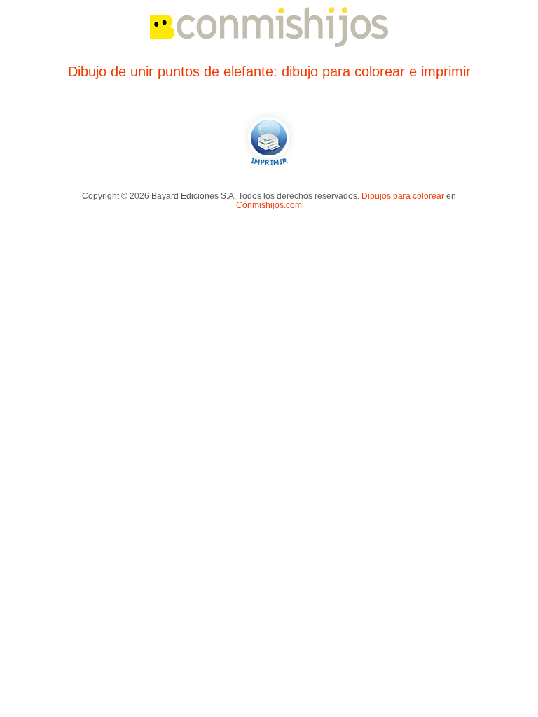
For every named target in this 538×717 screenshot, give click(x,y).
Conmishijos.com (269, 204)
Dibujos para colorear (402, 195)
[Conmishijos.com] (269, 44)
